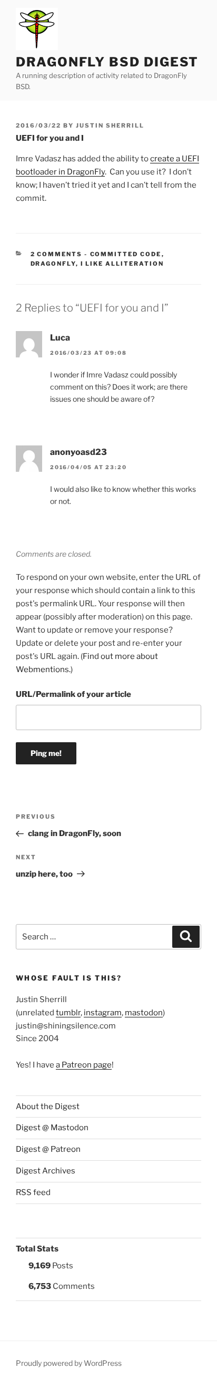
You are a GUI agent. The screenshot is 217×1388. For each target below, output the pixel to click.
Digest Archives (45, 1171)
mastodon (144, 1012)
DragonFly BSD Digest (107, 62)
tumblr (68, 1012)
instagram (103, 1012)
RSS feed (33, 1192)
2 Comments (57, 254)
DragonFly (53, 263)
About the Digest (48, 1106)
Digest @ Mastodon (52, 1127)
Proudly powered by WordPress (69, 1362)
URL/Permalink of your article (73, 694)
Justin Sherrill (110, 125)
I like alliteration (122, 263)
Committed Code (126, 254)
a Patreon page (84, 1065)
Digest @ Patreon (48, 1149)
